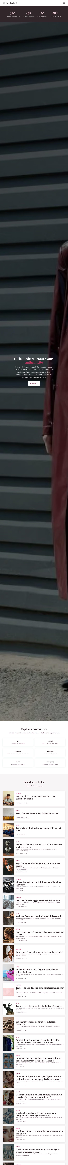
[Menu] (63, 3)
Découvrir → (34, 383)
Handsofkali (10, 3)
